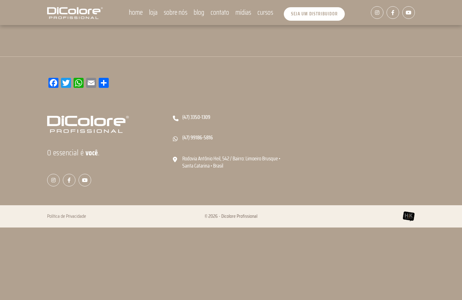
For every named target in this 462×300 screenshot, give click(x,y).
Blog (199, 13)
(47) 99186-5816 (197, 137)
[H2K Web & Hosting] (408, 216)
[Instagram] (377, 12)
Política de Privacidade (66, 216)
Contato (220, 13)
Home (136, 13)
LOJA (153, 13)
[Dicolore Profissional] (75, 12)
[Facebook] (393, 12)
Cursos (265, 13)
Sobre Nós (175, 13)
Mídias (243, 13)
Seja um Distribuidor (314, 14)
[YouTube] (408, 12)
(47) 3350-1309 (196, 117)
